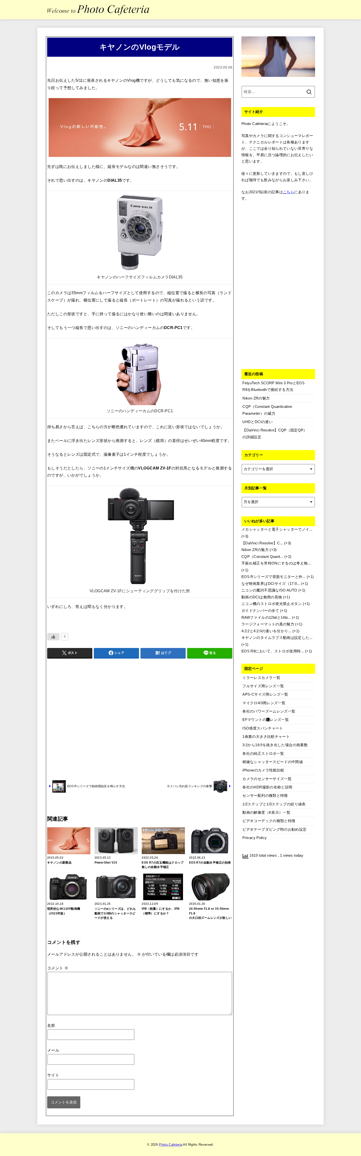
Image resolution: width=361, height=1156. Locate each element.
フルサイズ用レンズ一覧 (263, 686)
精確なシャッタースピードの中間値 (272, 762)
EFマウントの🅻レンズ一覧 (265, 720)
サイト (53, 1075)
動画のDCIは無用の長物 (261, 597)
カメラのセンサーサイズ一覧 (267, 779)
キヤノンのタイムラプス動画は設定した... (277, 638)
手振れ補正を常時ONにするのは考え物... (276, 563)
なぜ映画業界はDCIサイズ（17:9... (270, 584)
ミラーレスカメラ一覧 (261, 678)
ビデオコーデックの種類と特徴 (268, 821)
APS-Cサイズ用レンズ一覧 (265, 694)
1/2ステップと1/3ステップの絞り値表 (273, 804)
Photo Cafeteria (170, 1144)
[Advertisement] (139, 718)
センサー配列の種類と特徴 (265, 796)
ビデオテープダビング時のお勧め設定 (274, 829)
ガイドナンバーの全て (260, 611)
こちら (288, 192)
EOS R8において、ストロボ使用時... (272, 651)
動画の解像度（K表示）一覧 (266, 812)
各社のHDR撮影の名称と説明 (267, 787)
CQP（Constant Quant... (262, 557)
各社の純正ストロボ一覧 (263, 754)
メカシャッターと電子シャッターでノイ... (277, 529)
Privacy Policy (254, 838)
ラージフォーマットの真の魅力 (267, 624)
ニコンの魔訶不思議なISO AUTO (269, 590)
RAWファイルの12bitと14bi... (266, 617)
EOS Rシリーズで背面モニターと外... (273, 577)
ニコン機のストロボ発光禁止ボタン (271, 604)
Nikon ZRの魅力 (255, 550)
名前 (51, 1025)
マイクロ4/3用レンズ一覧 (263, 703)
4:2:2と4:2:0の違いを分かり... (266, 631)
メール (53, 1050)
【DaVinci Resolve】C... (262, 543)
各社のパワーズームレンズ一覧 (268, 711)
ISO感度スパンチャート (262, 728)
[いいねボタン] (53, 636)
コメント (57, 968)
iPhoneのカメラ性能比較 (263, 770)
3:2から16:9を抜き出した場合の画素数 (275, 745)
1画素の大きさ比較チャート (266, 737)
